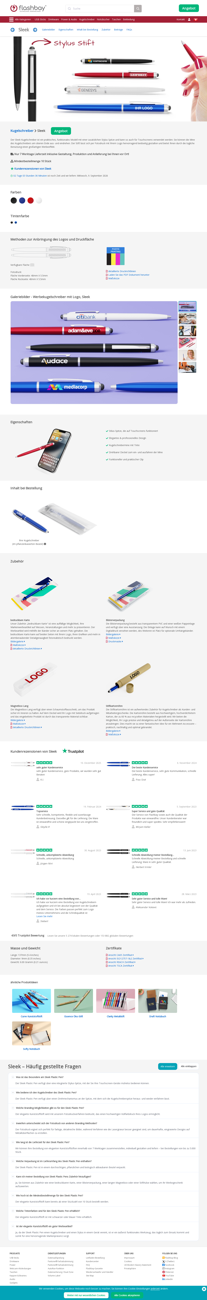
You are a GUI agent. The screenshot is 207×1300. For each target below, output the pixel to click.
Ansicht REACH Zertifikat (121, 962)
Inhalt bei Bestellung (87, 29)
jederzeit (155, 1288)
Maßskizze (114, 278)
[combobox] (99, 8)
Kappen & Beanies (18, 1275)
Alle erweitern (168, 1066)
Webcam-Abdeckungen (20, 1268)
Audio (12, 1279)
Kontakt (181, 19)
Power (13, 1265)
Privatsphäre (130, 1268)
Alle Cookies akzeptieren (127, 1295)
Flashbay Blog (171, 1257)
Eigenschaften (66, 29)
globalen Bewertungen (117, 935)
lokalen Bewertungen (80, 935)
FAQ (88, 1265)
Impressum (129, 1257)
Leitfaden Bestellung (95, 1257)
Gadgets (13, 1282)
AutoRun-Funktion (56, 1268)
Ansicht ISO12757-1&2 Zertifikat (125, 958)
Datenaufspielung (56, 1257)
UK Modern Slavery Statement (137, 1265)
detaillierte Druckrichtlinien (122, 271)
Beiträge (118, 29)
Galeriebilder (48, 29)
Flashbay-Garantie (94, 1268)
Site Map (90, 1275)
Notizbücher (103, 19)
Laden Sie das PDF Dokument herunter (128, 274)
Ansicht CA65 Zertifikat (120, 954)
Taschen (116, 19)
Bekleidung (129, 19)
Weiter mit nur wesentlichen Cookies (86, 1295)
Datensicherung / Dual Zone (60, 1272)
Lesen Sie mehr (44, 916)
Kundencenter (92, 1261)
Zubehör (106, 29)
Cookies (128, 1261)
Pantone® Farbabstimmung (60, 1261)
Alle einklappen (188, 1066)
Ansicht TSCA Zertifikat (120, 965)
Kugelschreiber (87, 19)
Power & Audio (69, 19)
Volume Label (54, 1275)
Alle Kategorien (23, 19)
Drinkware (53, 19)
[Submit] (69, 8)
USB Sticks (40, 19)
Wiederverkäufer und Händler (99, 1272)
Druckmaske (114, 641)
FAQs (129, 29)
